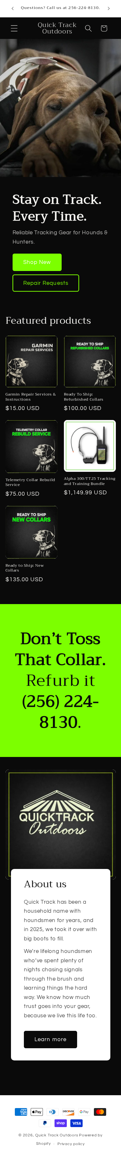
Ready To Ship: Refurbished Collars (84, 397)
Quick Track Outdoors (56, 1135)
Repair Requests (46, 282)
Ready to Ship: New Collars (24, 568)
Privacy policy (71, 1144)
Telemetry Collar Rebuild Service (30, 483)
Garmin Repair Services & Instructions (30, 397)
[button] (14, 28)
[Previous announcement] (12, 9)
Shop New (37, 262)
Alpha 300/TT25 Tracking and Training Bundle (90, 481)
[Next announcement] (109, 9)
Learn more (50, 1039)
